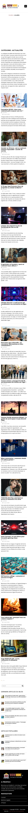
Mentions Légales (5, 800)
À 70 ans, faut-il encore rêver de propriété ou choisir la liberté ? (12, 187)
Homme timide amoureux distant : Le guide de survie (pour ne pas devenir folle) (14, 419)
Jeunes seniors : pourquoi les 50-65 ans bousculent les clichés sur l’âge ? (13, 381)
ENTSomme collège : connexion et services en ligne (13, 576)
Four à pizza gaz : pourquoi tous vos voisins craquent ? (13, 618)
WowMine (11, 15)
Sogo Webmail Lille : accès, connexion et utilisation (10, 659)
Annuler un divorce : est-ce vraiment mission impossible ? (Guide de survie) (13, 149)
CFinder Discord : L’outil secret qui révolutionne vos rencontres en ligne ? (13, 304)
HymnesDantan (20, 811)
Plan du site (12, 811)
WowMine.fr (6, 809)
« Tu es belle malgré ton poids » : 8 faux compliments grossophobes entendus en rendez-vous (15, 709)
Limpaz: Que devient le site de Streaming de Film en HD (11, 226)
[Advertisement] (14, 32)
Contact (3, 797)
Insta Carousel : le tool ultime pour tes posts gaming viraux (12, 537)
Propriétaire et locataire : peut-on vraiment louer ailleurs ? (12, 265)
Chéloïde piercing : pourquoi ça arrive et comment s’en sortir (12, 498)
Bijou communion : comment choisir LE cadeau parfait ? (13, 459)
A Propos (3, 802)
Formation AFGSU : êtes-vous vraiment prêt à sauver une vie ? (12, 110)
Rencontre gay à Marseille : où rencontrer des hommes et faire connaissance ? (12, 344)
